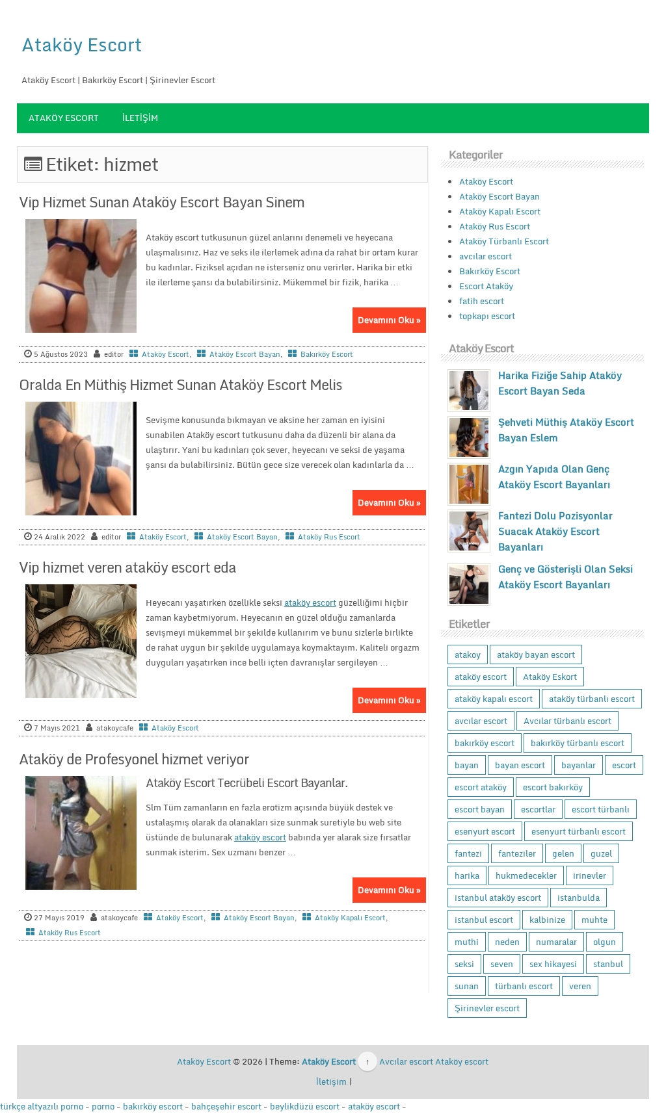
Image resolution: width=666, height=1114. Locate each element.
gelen (563, 853)
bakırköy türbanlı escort (577, 743)
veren (580, 986)
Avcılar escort (406, 1061)
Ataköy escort (461, 1061)
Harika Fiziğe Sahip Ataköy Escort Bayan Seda (560, 382)
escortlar (538, 809)
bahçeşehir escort (226, 1106)
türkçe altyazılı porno (41, 1106)
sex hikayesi (553, 964)
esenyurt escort (485, 831)
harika (467, 875)
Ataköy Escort (81, 44)
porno (103, 1106)
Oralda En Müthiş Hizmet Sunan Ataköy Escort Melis (180, 384)
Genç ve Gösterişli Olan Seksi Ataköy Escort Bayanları (565, 576)
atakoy (468, 654)
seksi (464, 964)
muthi (467, 942)
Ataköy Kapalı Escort (350, 918)
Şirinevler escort (487, 1008)
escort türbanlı (601, 809)
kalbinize (547, 920)
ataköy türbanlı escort (592, 699)
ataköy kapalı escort (494, 699)
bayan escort (520, 765)
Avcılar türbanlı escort (567, 721)
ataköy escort (310, 602)
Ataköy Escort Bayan (244, 354)
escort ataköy (481, 787)
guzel (601, 853)
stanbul (608, 964)
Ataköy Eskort (550, 676)
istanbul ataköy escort (498, 897)
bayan (467, 765)
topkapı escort (487, 316)
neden (507, 942)
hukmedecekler (526, 875)
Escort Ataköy (486, 286)
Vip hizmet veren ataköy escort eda (127, 567)
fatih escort (481, 301)
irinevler (589, 875)
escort (624, 765)
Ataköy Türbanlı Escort (504, 241)
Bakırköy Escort (326, 354)
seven (501, 964)
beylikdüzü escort (305, 1106)
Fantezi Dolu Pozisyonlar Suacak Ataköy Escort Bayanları (555, 531)
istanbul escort (484, 920)
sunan (467, 986)
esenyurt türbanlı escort (578, 831)
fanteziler (517, 853)
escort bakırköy (553, 787)
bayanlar (578, 765)
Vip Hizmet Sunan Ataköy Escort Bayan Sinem (161, 201)
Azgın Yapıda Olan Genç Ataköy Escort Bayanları (554, 476)
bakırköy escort (484, 743)
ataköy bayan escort (536, 654)
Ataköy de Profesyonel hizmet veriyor (134, 758)
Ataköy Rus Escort (329, 537)
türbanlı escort (524, 986)
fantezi (468, 853)
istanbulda (578, 897)
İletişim (140, 117)
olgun (604, 942)
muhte (594, 920)
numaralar (556, 942)
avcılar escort (485, 256)
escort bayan (480, 809)
